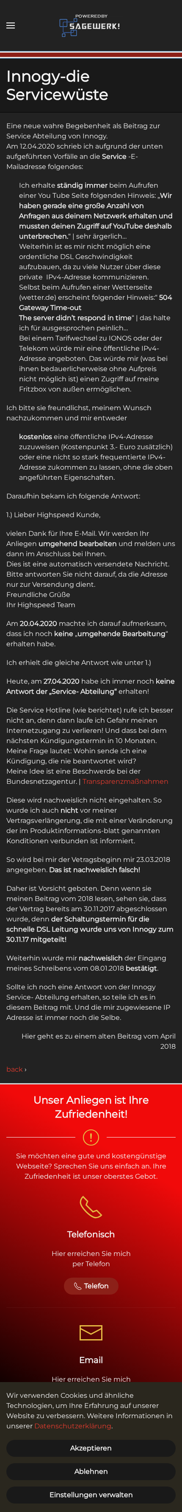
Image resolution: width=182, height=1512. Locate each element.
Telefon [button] (96, 1286)
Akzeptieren (91, 1448)
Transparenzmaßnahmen (125, 781)
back (14, 1069)
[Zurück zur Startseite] (91, 25)
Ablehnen (91, 1471)
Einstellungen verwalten (91, 1495)
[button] (10, 25)
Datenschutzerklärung (72, 1426)
